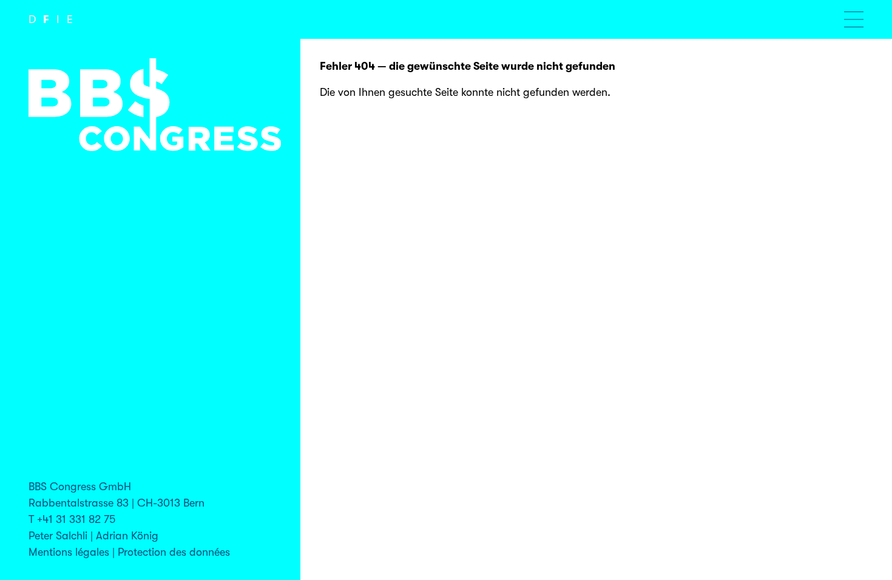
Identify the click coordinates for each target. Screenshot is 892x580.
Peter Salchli (58, 536)
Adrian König (127, 536)
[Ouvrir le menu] (853, 19)
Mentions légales (69, 552)
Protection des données (174, 552)
